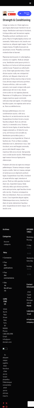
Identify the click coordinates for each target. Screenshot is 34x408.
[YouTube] (3, 407)
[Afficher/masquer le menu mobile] (30, 3)
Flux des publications (5, 265)
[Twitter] (6, 403)
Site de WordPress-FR (5, 286)
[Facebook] (3, 403)
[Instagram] (6, 407)
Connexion (5, 257)
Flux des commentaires (5, 275)
